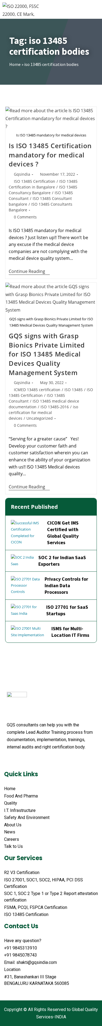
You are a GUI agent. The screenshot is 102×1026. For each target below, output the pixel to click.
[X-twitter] (20, 760)
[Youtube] (30, 760)
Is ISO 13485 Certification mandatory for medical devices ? (50, 154)
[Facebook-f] (9, 760)
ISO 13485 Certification (34, 181)
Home (15, 64)
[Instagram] (51, 760)
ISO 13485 (73, 389)
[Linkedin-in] (40, 760)
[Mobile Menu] (96, 9)
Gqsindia (22, 174)
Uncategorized (39, 418)
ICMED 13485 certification (37, 389)
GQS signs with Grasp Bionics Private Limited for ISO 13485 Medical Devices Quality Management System (47, 354)
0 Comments (25, 217)
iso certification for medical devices (43, 412)
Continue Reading (29, 271)
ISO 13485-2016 (55, 406)
